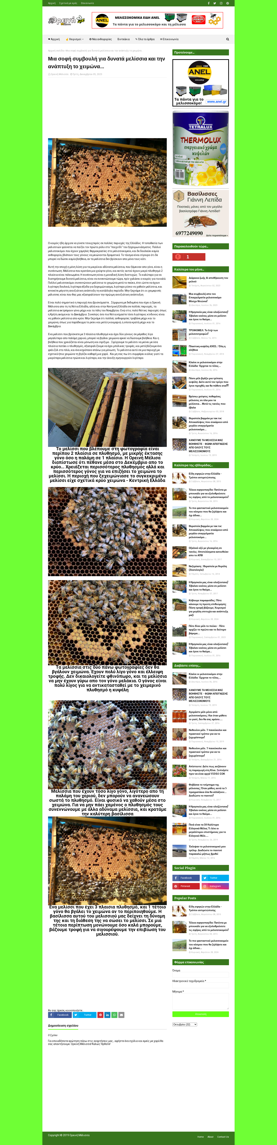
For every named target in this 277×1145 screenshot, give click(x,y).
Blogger (101, 1140)
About (210, 1137)
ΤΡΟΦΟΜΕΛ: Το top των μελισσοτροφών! (203, 332)
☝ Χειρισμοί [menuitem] (73, 39)
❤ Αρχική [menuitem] (54, 39)
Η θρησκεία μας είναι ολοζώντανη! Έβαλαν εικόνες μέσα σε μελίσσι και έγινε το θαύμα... (208, 315)
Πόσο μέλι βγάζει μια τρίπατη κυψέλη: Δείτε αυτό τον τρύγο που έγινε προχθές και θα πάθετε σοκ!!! (209, 382)
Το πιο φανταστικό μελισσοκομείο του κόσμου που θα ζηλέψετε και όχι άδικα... (208, 511)
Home (200, 1137)
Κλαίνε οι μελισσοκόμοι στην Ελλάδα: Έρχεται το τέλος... (205, 364)
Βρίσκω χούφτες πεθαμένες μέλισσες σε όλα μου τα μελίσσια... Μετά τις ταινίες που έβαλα (207, 402)
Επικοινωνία (87, 3)
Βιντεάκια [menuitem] (124, 39)
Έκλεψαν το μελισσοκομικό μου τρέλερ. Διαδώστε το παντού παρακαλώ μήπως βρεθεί (207, 850)
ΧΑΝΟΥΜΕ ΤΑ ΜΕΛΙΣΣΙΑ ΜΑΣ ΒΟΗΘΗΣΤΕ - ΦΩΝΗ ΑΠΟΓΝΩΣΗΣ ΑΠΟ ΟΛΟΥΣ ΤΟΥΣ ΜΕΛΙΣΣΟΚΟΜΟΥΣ (208, 446)
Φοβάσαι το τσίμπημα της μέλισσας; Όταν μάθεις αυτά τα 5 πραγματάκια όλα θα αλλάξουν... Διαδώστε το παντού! (208, 790)
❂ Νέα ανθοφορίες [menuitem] (100, 39)
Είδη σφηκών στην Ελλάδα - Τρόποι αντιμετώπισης (205, 475)
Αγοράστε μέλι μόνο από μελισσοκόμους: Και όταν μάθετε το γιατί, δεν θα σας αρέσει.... (208, 715)
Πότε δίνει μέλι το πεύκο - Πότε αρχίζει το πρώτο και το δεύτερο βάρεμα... (207, 629)
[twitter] (214, 3)
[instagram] (221, 3)
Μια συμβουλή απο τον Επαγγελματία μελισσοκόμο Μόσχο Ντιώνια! (205, 297)
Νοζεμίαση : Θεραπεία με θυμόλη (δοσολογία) (208, 568)
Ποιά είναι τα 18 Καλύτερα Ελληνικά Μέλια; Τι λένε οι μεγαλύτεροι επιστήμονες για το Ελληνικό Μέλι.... (207, 830)
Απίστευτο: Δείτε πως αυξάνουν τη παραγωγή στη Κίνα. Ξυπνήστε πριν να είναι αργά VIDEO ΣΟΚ (208, 770)
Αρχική (52, 3)
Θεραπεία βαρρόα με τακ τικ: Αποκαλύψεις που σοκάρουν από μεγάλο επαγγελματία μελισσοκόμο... (208, 424)
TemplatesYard (75, 1140)
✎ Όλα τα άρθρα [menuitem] (145, 39)
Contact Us (223, 1137)
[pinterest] (227, 3)
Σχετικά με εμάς (68, 3)
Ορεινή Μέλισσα (59, 74)
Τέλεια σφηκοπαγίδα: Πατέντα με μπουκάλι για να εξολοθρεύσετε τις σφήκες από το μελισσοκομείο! (209, 493)
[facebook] (208, 3)
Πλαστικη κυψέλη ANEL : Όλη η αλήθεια (207, 348)
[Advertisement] (107, 107)
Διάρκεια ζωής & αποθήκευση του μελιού (208, 279)
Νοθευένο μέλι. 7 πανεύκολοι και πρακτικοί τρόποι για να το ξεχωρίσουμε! (207, 733)
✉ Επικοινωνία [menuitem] (169, 39)
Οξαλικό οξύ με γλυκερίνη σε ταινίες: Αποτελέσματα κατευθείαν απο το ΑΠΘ (208, 551)
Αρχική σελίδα (56, 50)
